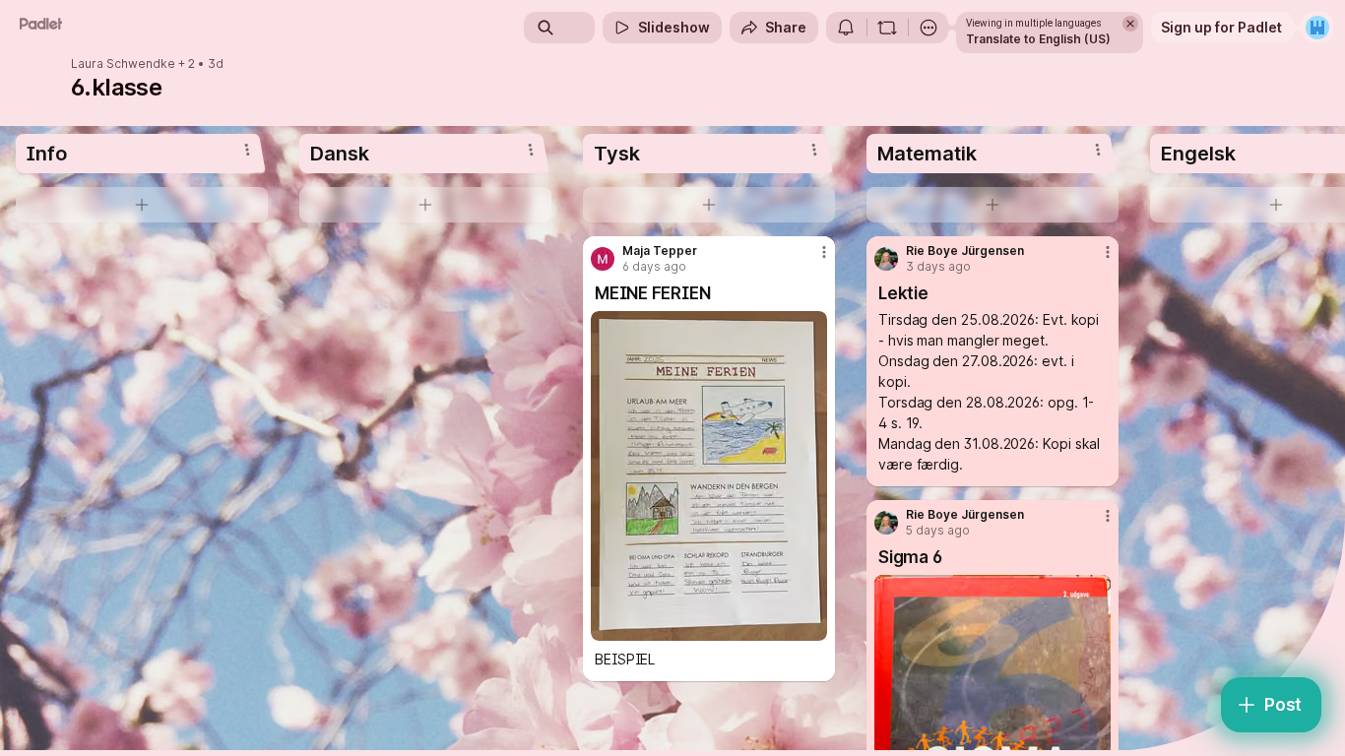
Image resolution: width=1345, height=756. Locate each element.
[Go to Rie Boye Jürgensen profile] (886, 259)
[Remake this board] (887, 27)
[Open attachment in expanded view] (709, 476)
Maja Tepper (659, 251)
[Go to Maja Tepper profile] (602, 259)
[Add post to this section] (142, 204)
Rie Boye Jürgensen (965, 251)
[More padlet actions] (928, 27)
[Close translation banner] (1130, 24)
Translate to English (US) (1038, 39)
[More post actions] (824, 252)
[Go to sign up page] (1317, 27)
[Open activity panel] (845, 27)
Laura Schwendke (123, 64)
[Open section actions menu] (247, 149)
